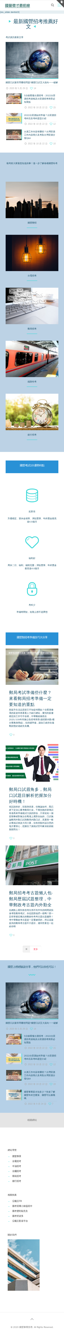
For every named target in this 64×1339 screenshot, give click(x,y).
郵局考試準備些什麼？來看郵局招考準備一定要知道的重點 (30, 698)
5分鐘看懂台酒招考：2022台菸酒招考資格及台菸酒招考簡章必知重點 (39, 98)
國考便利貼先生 (20, 1211)
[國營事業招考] (18, 5)
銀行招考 (16, 1181)
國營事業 (16, 1156)
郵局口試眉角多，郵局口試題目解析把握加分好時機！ (30, 795)
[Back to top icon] (32, 1319)
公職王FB (17, 1201)
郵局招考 (16, 1176)
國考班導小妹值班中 (22, 1206)
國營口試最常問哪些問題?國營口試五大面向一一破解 (32, 82)
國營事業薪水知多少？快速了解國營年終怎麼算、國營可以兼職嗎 (39, 1095)
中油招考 (16, 1166)
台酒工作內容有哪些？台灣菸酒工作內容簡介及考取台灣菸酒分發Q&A (39, 135)
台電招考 (16, 1161)
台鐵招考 (16, 1171)
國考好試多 (17, 1216)
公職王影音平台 (20, 1221)
